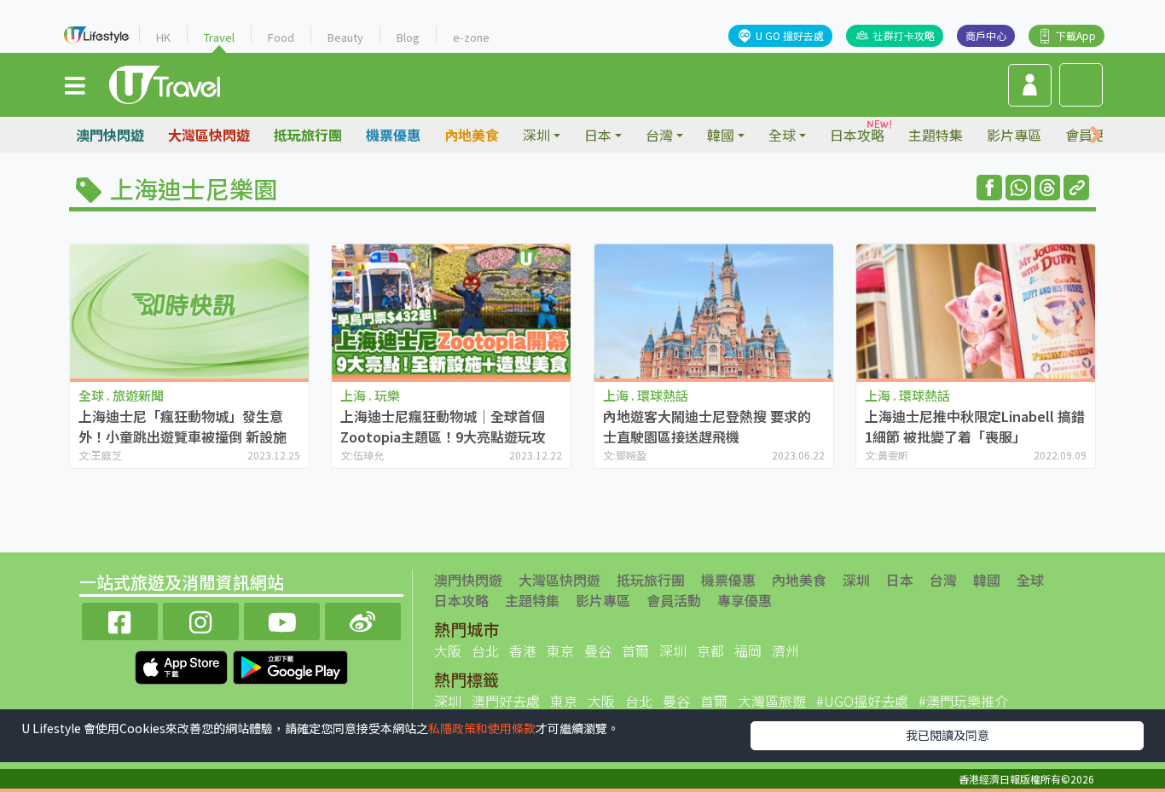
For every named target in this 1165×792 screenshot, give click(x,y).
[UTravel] (164, 82)
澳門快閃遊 (110, 134)
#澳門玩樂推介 (963, 701)
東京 (560, 650)
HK (163, 37)
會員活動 (673, 600)
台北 (485, 650)
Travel (219, 37)
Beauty (345, 37)
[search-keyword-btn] (1081, 85)
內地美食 (471, 134)
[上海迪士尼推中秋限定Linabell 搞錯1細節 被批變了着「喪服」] (975, 311)
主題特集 (935, 134)
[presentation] (1096, 135)
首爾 (635, 650)
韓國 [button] (720, 134)
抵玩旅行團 (308, 134)
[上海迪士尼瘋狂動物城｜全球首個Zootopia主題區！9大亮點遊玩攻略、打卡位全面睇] (451, 311)
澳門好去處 (506, 701)
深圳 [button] (536, 134)
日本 (899, 579)
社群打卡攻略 (904, 35)
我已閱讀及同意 (947, 734)
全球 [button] (782, 134)
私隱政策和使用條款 (482, 728)
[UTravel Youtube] (281, 619)
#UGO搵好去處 (862, 701)
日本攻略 (857, 134)
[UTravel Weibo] (362, 619)
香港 (522, 650)
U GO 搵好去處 (790, 35)
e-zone (471, 37)
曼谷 (597, 650)
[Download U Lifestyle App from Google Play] (290, 665)
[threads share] (1047, 187)
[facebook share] (989, 187)
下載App (1076, 35)
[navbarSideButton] (75, 84)
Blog (408, 37)
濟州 (785, 650)
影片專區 (1014, 134)
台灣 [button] (659, 134)
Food (281, 37)
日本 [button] (597, 134)
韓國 (986, 579)
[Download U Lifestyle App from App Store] (183, 665)
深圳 (856, 579)
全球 (1030, 579)
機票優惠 (393, 134)
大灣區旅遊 (772, 701)
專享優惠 (744, 600)
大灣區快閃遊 (209, 134)
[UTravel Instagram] (200, 619)
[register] (1030, 85)
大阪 (447, 650)
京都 (710, 650)
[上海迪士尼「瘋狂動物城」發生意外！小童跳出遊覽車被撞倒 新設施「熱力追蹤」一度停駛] (189, 311)
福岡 (748, 650)
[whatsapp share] (1018, 187)
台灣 (943, 579)
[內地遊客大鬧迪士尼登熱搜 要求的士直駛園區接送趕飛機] (713, 311)
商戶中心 (985, 35)
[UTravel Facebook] (119, 619)
